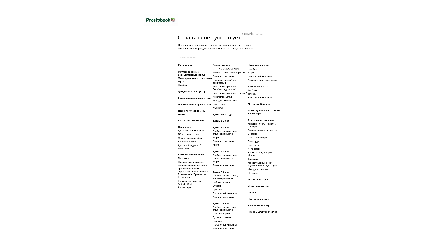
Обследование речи (188, 134)
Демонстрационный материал (263, 80)
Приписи (217, 189)
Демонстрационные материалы (229, 72)
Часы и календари (257, 137)
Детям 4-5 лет (221, 172)
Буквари (217, 186)
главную (216, 48)
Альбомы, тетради (187, 141)
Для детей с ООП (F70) (191, 91)
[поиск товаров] (253, 56)
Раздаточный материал (225, 193)
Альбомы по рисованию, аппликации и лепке (225, 132)
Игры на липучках (258, 186)
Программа (183, 158)
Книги (216, 145)
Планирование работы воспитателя (224, 81)
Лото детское (255, 149)
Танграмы (253, 159)
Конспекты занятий (222, 97)
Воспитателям (221, 65)
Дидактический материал (191, 130)
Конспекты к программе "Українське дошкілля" (225, 88)
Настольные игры (259, 199)
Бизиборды (253, 141)
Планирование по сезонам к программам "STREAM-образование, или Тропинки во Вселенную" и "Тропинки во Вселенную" (193, 171)
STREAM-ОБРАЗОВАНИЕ (226, 69)
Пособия (182, 85)
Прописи (217, 221)
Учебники (252, 90)
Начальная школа (258, 65)
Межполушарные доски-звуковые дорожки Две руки (262, 164)
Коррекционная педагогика (194, 98)
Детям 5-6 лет (221, 203)
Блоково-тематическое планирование (189, 182)
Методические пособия (190, 138)
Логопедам (184, 127)
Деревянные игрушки (261, 120)
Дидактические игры (223, 76)
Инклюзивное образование (194, 104)
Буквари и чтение (222, 217)
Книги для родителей (191, 120)
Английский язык (258, 86)
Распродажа (185, 65)
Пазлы (252, 192)
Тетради (217, 137)
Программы (219, 104)
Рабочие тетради (221, 182)
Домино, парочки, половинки (262, 130)
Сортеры (252, 134)
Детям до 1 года (222, 114)
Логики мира (184, 187)
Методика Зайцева (259, 104)
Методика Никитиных (259, 169)
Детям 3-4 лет (221, 151)
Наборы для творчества (262, 211)
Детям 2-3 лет (221, 127)
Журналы (218, 108)
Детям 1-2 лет (221, 120)
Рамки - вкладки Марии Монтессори (260, 154)
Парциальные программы (191, 162)
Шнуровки (253, 173)
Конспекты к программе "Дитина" (230, 93)
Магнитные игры (258, 179)
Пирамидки (253, 145)
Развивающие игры (260, 205)
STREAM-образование (191, 154)
